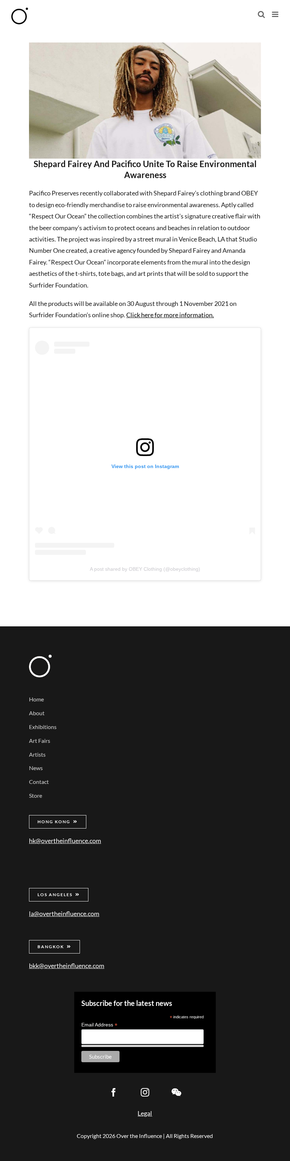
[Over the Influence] (40, 658)
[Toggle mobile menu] (275, 14)
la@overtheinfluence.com (64, 913)
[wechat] (176, 1092)
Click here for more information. (170, 315)
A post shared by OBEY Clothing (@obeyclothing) (145, 569)
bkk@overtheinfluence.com (66, 965)
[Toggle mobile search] (261, 14)
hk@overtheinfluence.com (65, 840)
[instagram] (145, 1092)
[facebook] (113, 1092)
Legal (145, 1113)
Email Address (99, 1024)
